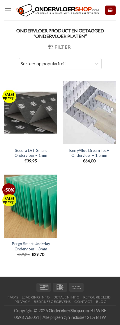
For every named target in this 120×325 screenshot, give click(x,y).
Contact (83, 301)
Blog (101, 301)
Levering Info (36, 297)
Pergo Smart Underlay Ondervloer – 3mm (31, 246)
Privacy (22, 301)
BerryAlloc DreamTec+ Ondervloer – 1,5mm (89, 153)
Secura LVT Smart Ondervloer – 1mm (31, 153)
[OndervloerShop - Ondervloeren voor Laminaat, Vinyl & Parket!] (58, 10)
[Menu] (7, 10)
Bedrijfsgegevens (52, 301)
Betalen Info (67, 297)
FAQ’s (13, 297)
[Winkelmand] (110, 10)
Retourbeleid (97, 297)
